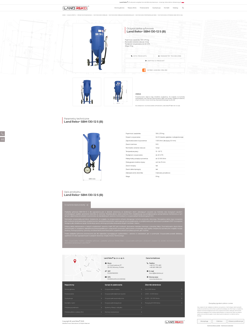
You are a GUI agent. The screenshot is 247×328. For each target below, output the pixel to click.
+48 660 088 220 (155, 267)
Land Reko (75, 321)
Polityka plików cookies (213, 325)
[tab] (76, 204)
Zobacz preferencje (235, 321)
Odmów (219, 321)
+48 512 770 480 (155, 265)
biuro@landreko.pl (156, 273)
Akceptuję (204, 321)
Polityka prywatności (227, 325)
